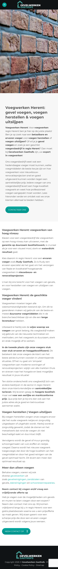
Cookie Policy (28, 565)
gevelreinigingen (17, 479)
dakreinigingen (18, 483)
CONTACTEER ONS (17, 210)
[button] (4, 5)
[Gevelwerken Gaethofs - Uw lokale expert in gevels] (29, 5)
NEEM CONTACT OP (14, 531)
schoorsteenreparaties (42, 483)
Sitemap (40, 565)
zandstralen (33, 479)
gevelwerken (17, 476)
